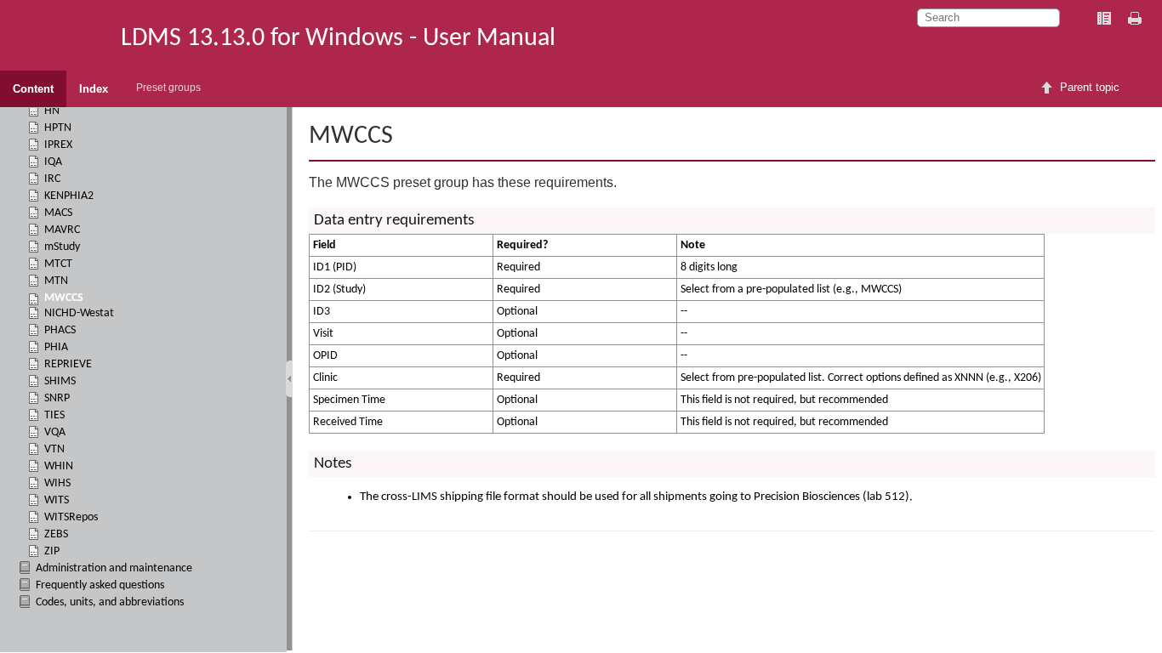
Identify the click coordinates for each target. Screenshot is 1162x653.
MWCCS (63, 298)
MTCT (58, 264)
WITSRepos (71, 517)
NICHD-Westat (79, 313)
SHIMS (60, 381)
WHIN (58, 466)
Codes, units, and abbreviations (110, 602)
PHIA (56, 347)
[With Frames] (1104, 19)
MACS (58, 213)
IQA (53, 162)
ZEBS (56, 534)
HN (52, 111)
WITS (56, 500)
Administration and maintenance (114, 568)
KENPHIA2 (69, 196)
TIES (54, 415)
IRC (52, 179)
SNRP (57, 398)
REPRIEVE (68, 364)
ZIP (52, 551)
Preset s (168, 88)
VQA (55, 432)
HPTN (57, 128)
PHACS (60, 330)
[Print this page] (1137, 19)
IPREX (58, 145)
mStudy (62, 247)
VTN (54, 449)
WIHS (57, 483)
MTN (56, 281)
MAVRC (62, 230)
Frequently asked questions (100, 585)
